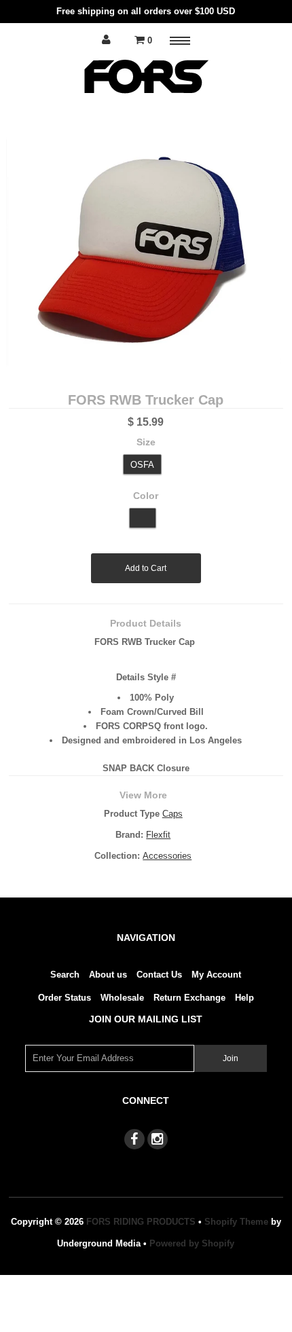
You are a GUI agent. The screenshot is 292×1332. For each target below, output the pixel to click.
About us (108, 974)
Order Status (64, 998)
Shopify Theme (236, 1222)
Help (244, 998)
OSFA (142, 465)
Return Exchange (189, 998)
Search (64, 974)
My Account (216, 974)
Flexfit (158, 835)
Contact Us (159, 974)
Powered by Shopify (191, 1243)
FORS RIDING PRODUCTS (141, 1222)
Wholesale (122, 998)
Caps (172, 814)
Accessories (167, 856)
